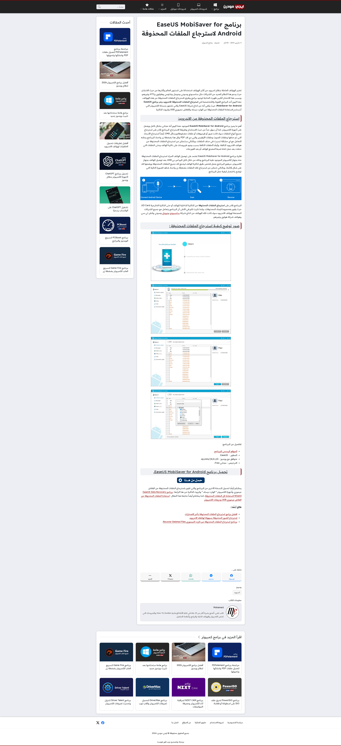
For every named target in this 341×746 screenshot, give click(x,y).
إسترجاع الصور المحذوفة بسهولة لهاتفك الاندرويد (213, 518)
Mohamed (218, 607)
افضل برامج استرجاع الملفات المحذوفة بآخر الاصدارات (211, 514)
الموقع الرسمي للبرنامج (225, 451)
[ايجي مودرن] (234, 6)
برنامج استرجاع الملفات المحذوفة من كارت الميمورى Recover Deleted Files (200, 521)
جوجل (165, 213)
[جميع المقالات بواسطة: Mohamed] (232, 612)
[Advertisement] (190, 66)
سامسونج (175, 213)
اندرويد (237, 592)
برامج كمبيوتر (207, 42)
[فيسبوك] (103, 723)
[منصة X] (98, 723)
